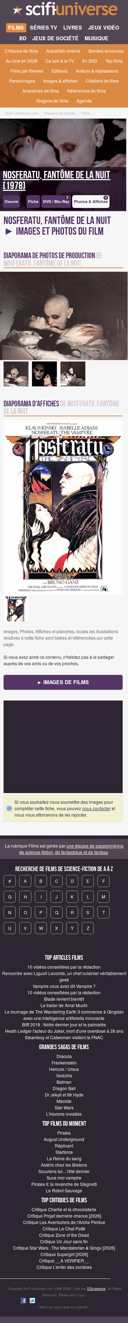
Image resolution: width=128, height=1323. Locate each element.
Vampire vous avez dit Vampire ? (64, 986)
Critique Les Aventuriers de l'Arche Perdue (64, 1222)
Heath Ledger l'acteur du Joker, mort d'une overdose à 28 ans (64, 1031)
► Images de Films (63, 682)
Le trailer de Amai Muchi (64, 1005)
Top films (114, 61)
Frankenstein (64, 1062)
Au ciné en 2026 (21, 61)
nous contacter (96, 808)
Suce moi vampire (64, 1177)
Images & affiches (60, 81)
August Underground (64, 1139)
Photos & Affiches (91, 200)
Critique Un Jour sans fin (64, 1241)
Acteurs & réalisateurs (97, 71)
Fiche (33, 201)
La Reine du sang (64, 1158)
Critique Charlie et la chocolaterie (64, 1209)
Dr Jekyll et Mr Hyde (64, 1095)
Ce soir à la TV (60, 61)
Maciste (64, 1101)
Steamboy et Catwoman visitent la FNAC (64, 1037)
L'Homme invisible (64, 1114)
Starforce (64, 1152)
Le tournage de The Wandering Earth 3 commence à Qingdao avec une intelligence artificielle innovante (64, 1015)
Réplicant (64, 1145)
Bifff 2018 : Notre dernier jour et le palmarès (64, 1024)
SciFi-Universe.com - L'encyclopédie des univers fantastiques (64, 11)
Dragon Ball (64, 1088)
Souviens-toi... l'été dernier (64, 1171)
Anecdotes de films (40, 91)
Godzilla (64, 1075)
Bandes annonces (106, 51)
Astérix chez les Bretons (64, 1165)
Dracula (64, 1056)
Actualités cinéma (63, 51)
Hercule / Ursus (64, 1069)
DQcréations (96, 1288)
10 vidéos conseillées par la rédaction (64, 967)
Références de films (86, 91)
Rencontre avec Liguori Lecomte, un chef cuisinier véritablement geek (64, 976)
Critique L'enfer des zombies (64, 1267)
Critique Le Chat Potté (64, 1228)
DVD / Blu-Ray (56, 200)
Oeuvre (11, 201)
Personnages (22, 81)
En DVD (89, 61)
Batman (64, 1082)
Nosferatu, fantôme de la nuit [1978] (56, 180)
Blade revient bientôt (64, 999)
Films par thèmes (26, 71)
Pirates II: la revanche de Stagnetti (64, 1184)
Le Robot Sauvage (64, 1190)
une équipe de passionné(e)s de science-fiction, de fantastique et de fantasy (71, 849)
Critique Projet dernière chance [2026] (64, 1216)
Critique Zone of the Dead (64, 1235)
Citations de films (102, 81)
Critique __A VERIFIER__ (64, 1260)
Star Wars (64, 1107)
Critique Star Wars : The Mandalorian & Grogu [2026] (64, 1248)
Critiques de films (21, 51)
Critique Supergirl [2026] (64, 1254)
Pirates (64, 1133)
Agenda (84, 101)
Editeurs (60, 71)
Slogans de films (52, 101)
